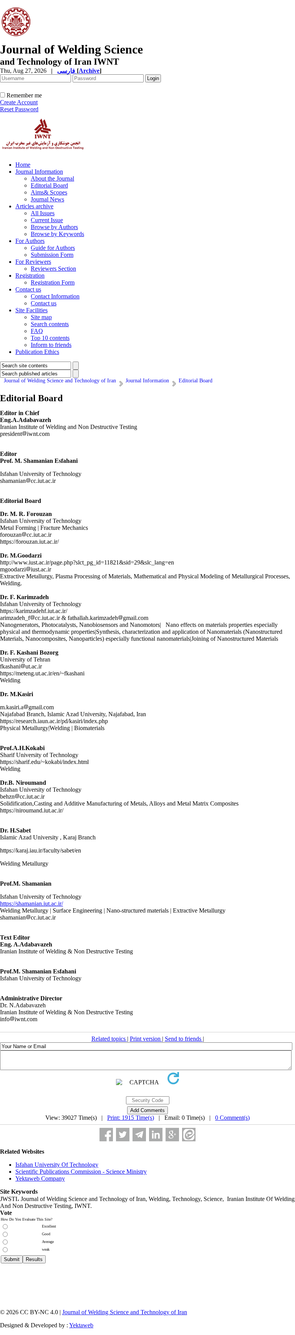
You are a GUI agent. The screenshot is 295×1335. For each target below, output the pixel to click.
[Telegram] (139, 1134)
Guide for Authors (53, 248)
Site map (41, 317)
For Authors (30, 241)
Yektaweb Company (40, 1178)
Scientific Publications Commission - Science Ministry (81, 1171)
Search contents (50, 324)
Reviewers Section (53, 268)
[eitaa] (189, 1134)
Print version (146, 1038)
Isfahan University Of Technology (56, 1164)
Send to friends (184, 1038)
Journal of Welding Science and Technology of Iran (124, 1312)
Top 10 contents (50, 338)
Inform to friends (51, 345)
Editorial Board (49, 185)
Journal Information (39, 171)
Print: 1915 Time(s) (130, 1117)
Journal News (47, 199)
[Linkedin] (155, 1134)
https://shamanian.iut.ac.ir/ (31, 903)
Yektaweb (81, 1325)
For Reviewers (33, 261)
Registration (30, 275)
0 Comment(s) (232, 1117)
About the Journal (52, 178)
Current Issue (47, 220)
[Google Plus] (172, 1134)
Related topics (109, 1038)
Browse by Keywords (57, 234)
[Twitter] (122, 1134)
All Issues (43, 213)
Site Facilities (31, 310)
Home (22, 164)
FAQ (37, 331)
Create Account (19, 102)
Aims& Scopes (49, 192)
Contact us (28, 289)
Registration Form (53, 282)
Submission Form (52, 254)
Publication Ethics (37, 351)
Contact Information (55, 296)
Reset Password (19, 109)
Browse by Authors (54, 227)
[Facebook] (106, 1134)
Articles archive (34, 206)
